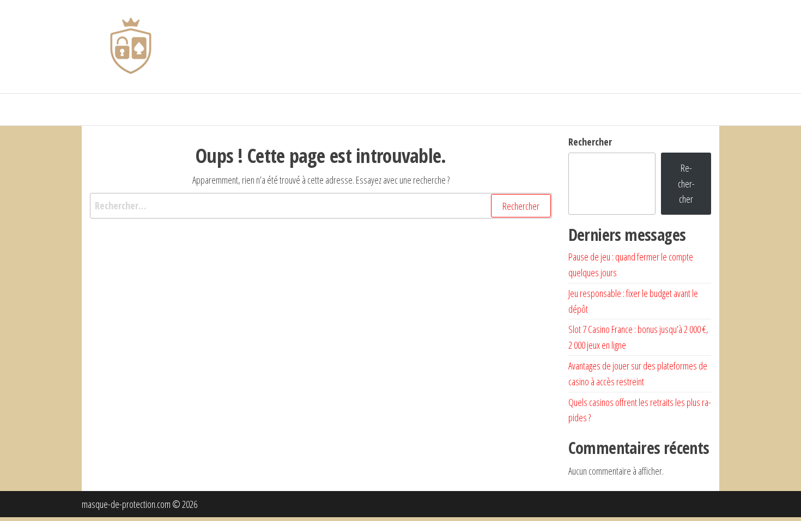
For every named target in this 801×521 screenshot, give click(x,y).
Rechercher (590, 141)
